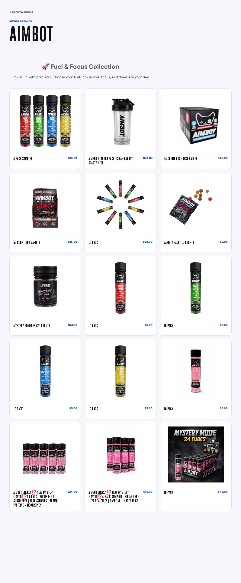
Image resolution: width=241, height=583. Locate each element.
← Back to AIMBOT (21, 12)
